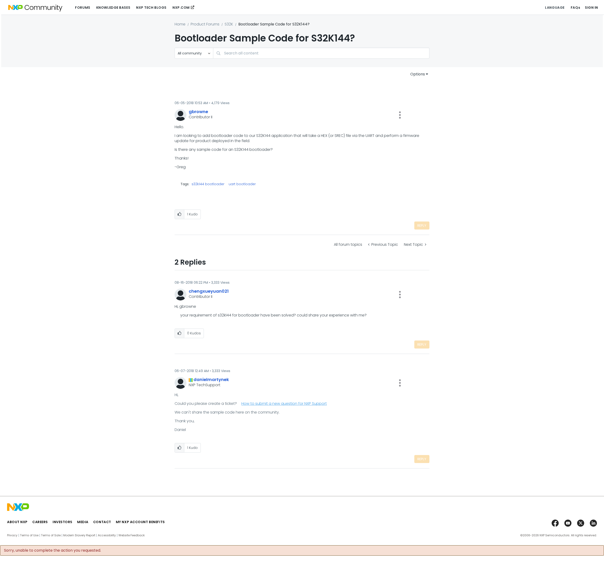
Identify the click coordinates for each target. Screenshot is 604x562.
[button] (400, 115)
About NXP (17, 522)
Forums (82, 7)
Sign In (591, 7)
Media (82, 522)
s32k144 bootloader (208, 184)
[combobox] (321, 53)
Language (554, 7)
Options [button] (417, 74)
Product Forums (205, 24)
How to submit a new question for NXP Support (284, 403)
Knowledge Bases (113, 7)
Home (180, 24)
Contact (102, 522)
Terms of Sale (51, 535)
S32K (229, 24)
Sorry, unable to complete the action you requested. (52, 550)
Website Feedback (131, 535)
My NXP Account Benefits (140, 522)
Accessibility (107, 535)
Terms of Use (29, 535)
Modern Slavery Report (79, 535)
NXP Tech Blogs (151, 7)
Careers (40, 522)
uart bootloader (242, 184)
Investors (62, 522)
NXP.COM (181, 7)
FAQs (575, 7)
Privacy (12, 535)
